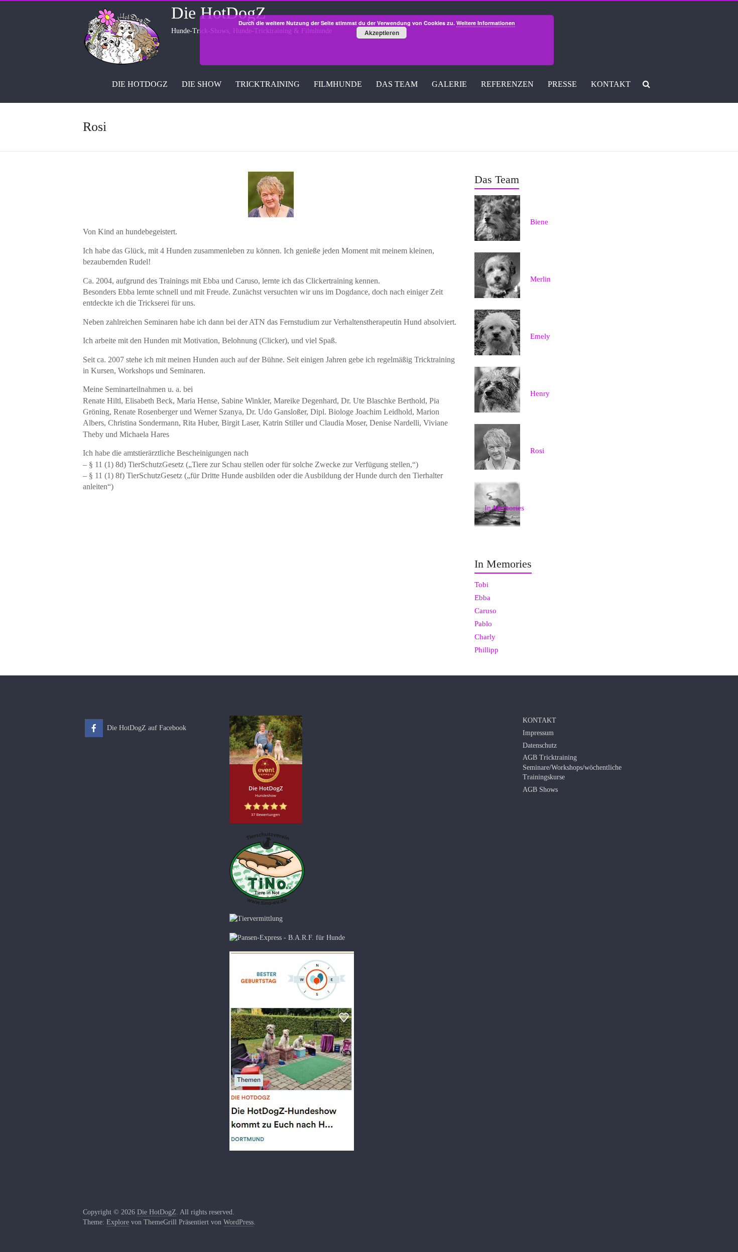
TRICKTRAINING (267, 84)
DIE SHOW (201, 84)
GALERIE (449, 84)
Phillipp (486, 650)
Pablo (483, 624)
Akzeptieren (381, 32)
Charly (485, 637)
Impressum (538, 733)
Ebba (482, 598)
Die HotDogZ (218, 13)
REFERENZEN (507, 84)
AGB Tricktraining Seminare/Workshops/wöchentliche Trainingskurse (572, 767)
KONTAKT (611, 84)
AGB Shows (540, 789)
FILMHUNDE (338, 84)
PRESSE (562, 84)
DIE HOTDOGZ (140, 84)
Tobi (481, 585)
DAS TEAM (397, 84)
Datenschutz (540, 745)
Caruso (485, 611)
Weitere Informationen (485, 23)
